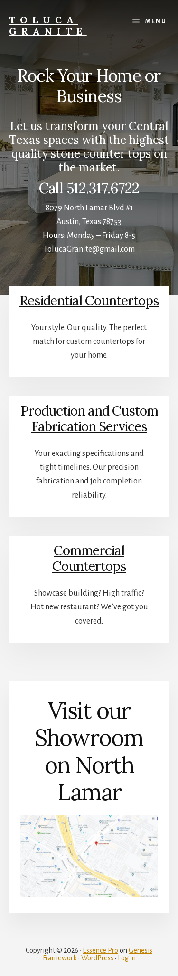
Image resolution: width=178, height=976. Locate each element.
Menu (156, 21)
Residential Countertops (89, 300)
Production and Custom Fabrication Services (89, 419)
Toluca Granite (48, 25)
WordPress (97, 958)
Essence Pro (100, 950)
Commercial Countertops (89, 558)
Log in (127, 958)
